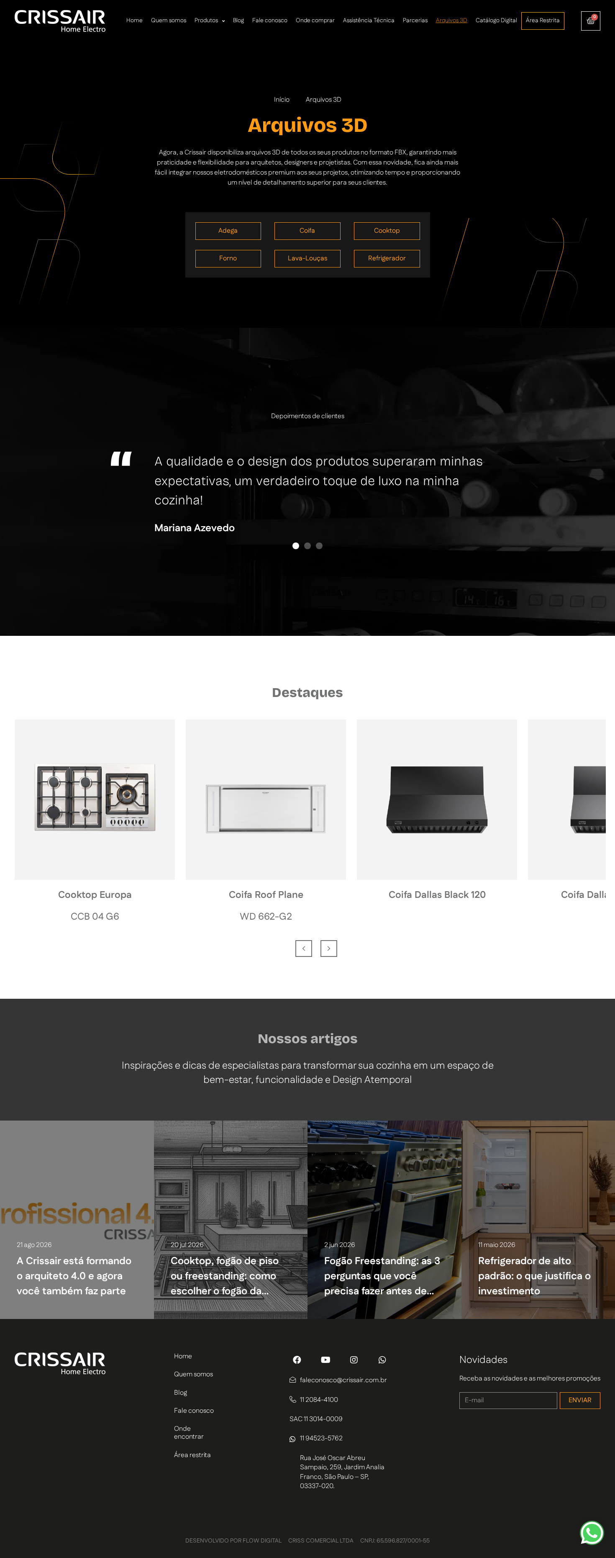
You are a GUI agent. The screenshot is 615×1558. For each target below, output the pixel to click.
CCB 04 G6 (95, 917)
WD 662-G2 (266, 917)
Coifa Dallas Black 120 (437, 895)
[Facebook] (297, 1360)
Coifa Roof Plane (266, 895)
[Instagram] (353, 1360)
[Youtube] (325, 1360)
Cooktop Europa (95, 895)
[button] (295, 545)
